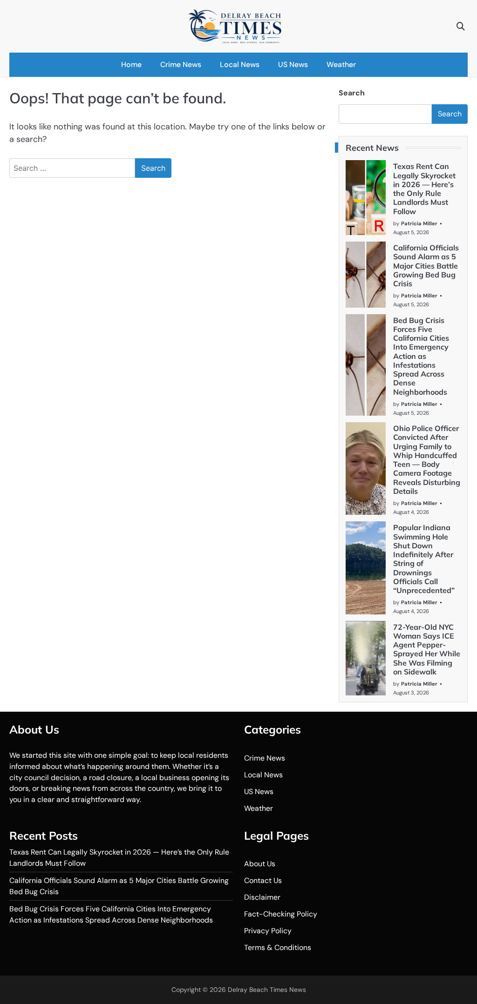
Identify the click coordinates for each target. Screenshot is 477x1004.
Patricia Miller (419, 223)
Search (352, 93)
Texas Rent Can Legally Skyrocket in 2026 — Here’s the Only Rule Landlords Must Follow (424, 189)
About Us (259, 864)
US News (293, 64)
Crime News (180, 64)
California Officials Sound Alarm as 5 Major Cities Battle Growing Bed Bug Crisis (426, 265)
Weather (341, 64)
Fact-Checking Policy (280, 914)
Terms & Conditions (277, 947)
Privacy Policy (268, 931)
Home (131, 64)
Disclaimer (262, 897)
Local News (239, 64)
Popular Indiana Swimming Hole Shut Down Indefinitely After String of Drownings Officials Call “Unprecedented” (424, 559)
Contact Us (263, 880)
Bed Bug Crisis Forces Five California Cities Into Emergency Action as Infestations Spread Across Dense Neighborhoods (421, 356)
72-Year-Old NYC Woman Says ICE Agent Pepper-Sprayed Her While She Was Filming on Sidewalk (426, 649)
